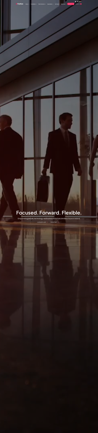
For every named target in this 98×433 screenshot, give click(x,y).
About (27, 4)
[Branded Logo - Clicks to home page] (19, 4)
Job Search (57, 4)
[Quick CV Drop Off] (75, 1)
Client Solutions (41, 4)
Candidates (33, 4)
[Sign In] (77, 1)
